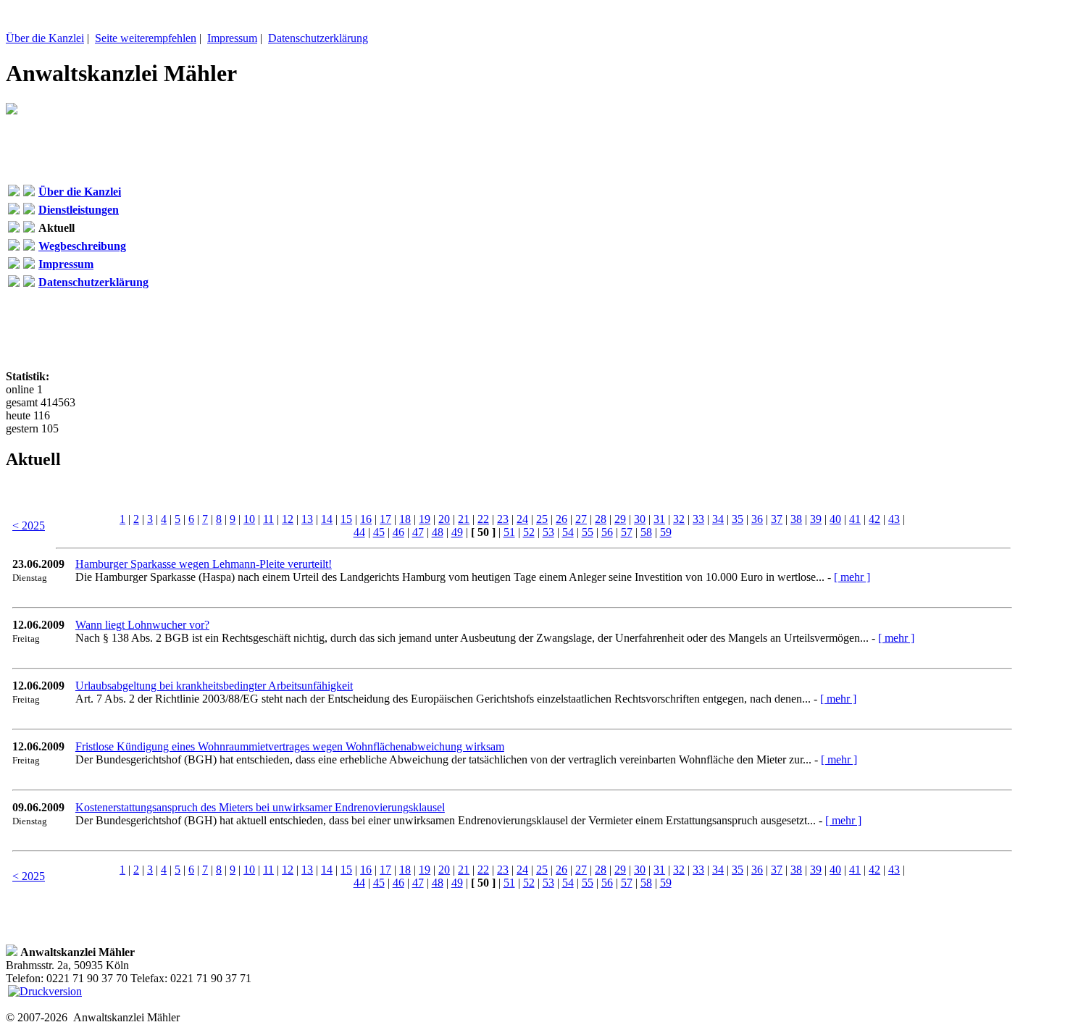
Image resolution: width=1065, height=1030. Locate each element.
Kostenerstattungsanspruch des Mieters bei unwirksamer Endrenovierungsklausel (260, 807)
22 (483, 519)
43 (894, 519)
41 (855, 519)
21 (463, 519)
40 (835, 519)
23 (503, 519)
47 (418, 532)
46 (398, 532)
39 (816, 519)
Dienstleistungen (78, 210)
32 (679, 519)
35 (737, 519)
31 (659, 519)
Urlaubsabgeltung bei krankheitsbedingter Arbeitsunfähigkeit (214, 685)
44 (359, 532)
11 (268, 519)
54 (568, 532)
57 (626, 532)
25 (542, 519)
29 (620, 519)
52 (529, 532)
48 (437, 532)
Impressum (232, 38)
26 (561, 519)
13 (307, 519)
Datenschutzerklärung (318, 38)
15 (346, 519)
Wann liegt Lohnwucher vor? (142, 625)
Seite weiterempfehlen (145, 38)
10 (249, 519)
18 (405, 519)
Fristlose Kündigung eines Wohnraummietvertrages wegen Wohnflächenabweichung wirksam (289, 746)
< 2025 (28, 525)
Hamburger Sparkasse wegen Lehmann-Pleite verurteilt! (203, 564)
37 (776, 519)
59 (666, 532)
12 (287, 519)
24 (522, 519)
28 (600, 519)
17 (385, 519)
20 (444, 519)
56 (607, 532)
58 (646, 532)
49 (457, 532)
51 (509, 532)
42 (874, 519)
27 (581, 519)
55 (587, 532)
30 (640, 519)
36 (757, 519)
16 (366, 519)
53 (548, 532)
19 (424, 519)
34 (718, 519)
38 (796, 519)
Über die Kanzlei (45, 38)
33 (698, 519)
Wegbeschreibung (82, 246)
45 (379, 532)
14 (327, 519)
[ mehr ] (852, 577)
